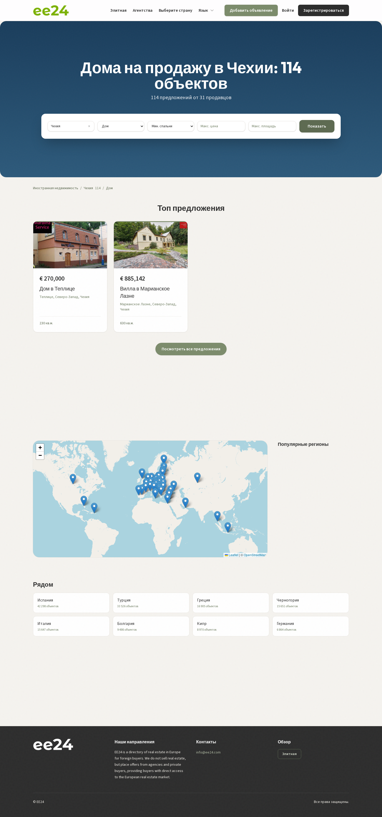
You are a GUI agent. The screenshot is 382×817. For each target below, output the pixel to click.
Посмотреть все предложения (191, 349)
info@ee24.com (208, 752)
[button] (161, 490)
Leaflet (233, 555)
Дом (109, 188)
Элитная (118, 10)
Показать (317, 126)
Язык (203, 10)
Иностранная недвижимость (55, 188)
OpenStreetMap (255, 555)
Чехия (88, 188)
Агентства (143, 10)
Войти (288, 10)
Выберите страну (175, 10)
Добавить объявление (251, 10)
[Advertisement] (189, 391)
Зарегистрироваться (323, 10)
